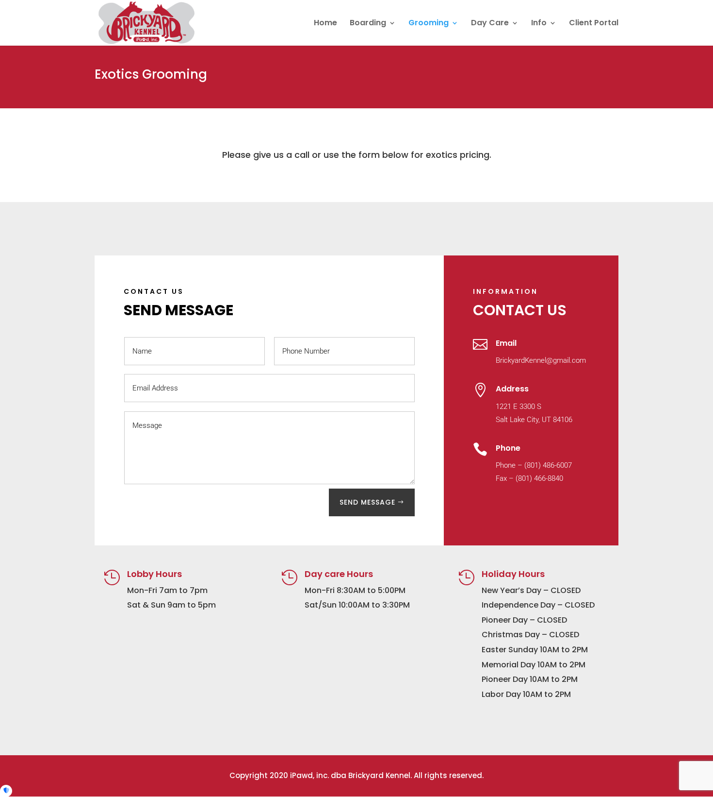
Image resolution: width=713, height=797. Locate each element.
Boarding (368, 23)
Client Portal (593, 23)
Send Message (367, 502)
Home (325, 23)
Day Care (490, 23)
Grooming (428, 23)
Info (539, 23)
